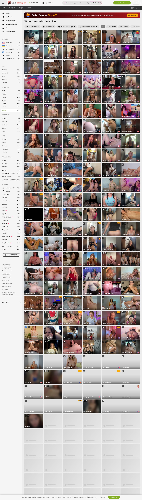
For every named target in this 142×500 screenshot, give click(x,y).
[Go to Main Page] (17, 3)
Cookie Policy (91, 497)
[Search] (87, 2)
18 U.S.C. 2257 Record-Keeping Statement (9, 293)
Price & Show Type (67, 26)
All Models (5, 289)
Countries (49, 26)
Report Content (6, 271)
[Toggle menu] (3, 3)
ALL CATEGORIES (12, 255)
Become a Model (7, 283)
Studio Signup (6, 286)
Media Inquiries (6, 274)
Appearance (33, 26)
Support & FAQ (6, 264)
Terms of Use (6, 280)
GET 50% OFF (132, 15)
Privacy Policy (6, 277)
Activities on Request (88, 26)
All (103, 26)
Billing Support (6, 268)
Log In (136, 3)
